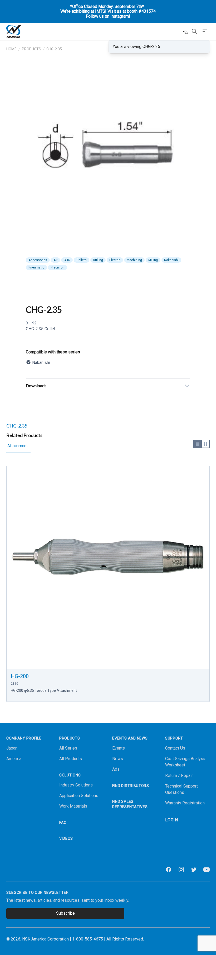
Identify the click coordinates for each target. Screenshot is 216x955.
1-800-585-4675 (87, 939)
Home (11, 49)
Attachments (18, 446)
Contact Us (175, 748)
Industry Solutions (76, 785)
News (117, 758)
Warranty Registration (185, 802)
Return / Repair (179, 775)
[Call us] (185, 31)
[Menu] (205, 31)
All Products (70, 758)
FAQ (63, 822)
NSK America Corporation (45, 939)
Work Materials (73, 806)
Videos (66, 838)
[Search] (194, 31)
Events (118, 748)
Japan (11, 748)
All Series (68, 748)
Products (31, 49)
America (13, 758)
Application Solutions (78, 795)
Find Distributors (130, 786)
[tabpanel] (108, 159)
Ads (116, 769)
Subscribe (65, 913)
